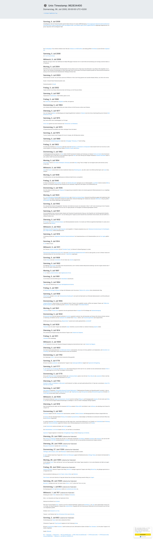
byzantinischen (50, 526)
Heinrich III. (68, 469)
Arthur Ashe (46, 123)
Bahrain (63, 429)
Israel (44, 169)
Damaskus (72, 494)
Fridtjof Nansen (49, 230)
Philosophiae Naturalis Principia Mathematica (66, 390)
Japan (45, 455)
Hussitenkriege (64, 445)
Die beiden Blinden (83, 304)
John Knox (53, 440)
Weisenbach (63, 451)
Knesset (50, 169)
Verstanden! (143, 534)
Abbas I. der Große (53, 429)
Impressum (48, 534)
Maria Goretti (53, 265)
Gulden (93, 423)
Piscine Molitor (58, 182)
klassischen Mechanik (64, 391)
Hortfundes (94, 48)
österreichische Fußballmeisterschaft (76, 252)
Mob (75, 155)
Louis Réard (95, 182)
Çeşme (48, 377)
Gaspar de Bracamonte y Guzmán (62, 399)
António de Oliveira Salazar (57, 221)
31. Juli (44, 272)
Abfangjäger (68, 141)
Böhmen (81, 363)
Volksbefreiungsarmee (56, 141)
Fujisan (53, 520)
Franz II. (52, 357)
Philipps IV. (81, 399)
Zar (76, 413)
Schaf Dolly (48, 101)
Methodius (59, 489)
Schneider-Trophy (66, 249)
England (79, 310)
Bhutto (54, 113)
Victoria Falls (59, 146)
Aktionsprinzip (84, 391)
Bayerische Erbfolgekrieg (94, 363)
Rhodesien (67, 148)
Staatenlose (55, 229)
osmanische (99, 376)
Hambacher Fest (63, 317)
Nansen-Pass (48, 229)
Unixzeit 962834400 (48, 536)
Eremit (51, 462)
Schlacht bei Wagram (90, 344)
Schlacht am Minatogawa (68, 455)
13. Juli (45, 197)
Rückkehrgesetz (77, 169)
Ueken (57, 451)
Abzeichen (68, 316)
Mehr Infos (139, 532)
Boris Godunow (80, 413)
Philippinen (61, 190)
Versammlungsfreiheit (88, 317)
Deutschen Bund (48, 316)
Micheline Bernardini (72, 182)
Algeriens (96, 326)
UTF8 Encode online (93, 534)
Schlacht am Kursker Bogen (78, 197)
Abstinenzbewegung (96, 310)
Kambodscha (53, 95)
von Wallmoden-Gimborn (65, 350)
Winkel (69, 474)
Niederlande (49, 426)
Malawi (77, 148)
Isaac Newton (46, 390)
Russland (46, 413)
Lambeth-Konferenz (54, 272)
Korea (76, 523)
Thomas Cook (55, 310)
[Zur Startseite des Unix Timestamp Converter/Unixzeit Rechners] (45, 5)
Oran (62, 154)
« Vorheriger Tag (47, 13)
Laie (93, 504)
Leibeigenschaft (59, 413)
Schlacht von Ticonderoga (52, 368)
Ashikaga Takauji (92, 455)
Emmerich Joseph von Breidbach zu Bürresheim (54, 383)
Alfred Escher (46, 296)
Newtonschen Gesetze (52, 391)
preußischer (55, 363)
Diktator (53, 223)
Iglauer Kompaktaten (49, 445)
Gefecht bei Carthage (50, 290)
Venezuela (45, 338)
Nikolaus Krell (64, 416)
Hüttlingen (45, 451)
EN (44, 534)
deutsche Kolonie (70, 284)
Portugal (46, 221)
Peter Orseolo (46, 477)
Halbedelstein (100, 421)
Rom (90, 526)
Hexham (58, 501)
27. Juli (45, 55)
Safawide (47, 429)
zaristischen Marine (73, 376)
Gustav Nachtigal (62, 284)
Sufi (64, 494)
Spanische (45, 432)
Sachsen (46, 416)
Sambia (72, 148)
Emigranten (63, 229)
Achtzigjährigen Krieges (68, 432)
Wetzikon (76, 474)
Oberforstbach (52, 451)
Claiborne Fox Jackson (84, 290)
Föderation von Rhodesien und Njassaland (80, 146)
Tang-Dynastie (58, 523)
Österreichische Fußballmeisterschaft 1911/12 (53, 252)
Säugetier (61, 101)
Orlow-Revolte (91, 376)
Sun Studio (56, 162)
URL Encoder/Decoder (66, 534)
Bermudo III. (46, 483)
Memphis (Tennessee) (65, 162)
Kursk (49, 198)
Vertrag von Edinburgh (50, 438)
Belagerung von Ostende (83, 432)
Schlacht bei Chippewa (77, 332)
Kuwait (54, 84)
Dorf (60, 474)
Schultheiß (88, 321)
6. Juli (44, 243)
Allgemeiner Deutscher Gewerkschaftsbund (64, 236)
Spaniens (96, 399)
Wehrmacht (98, 198)
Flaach (62, 474)
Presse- (75, 317)
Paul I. (57, 504)
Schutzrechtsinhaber (53, 423)
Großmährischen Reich (71, 489)
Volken (66, 474)
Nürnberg (107, 421)
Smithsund (93, 406)
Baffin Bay (68, 406)
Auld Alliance (81, 438)
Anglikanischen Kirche (66, 272)
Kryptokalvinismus (75, 416)
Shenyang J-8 (75, 141)
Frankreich (45, 326)
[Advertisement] (76, 37)
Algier (68, 326)
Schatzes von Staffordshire (76, 48)
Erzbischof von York (54, 510)
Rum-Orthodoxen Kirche (62, 514)
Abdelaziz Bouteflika (101, 155)
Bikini (107, 182)
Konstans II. (60, 526)
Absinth (71, 259)
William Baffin (79, 406)
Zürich (56, 296)
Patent (55, 421)
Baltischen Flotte (52, 376)
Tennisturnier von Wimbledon (71, 123)
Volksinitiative (58, 259)
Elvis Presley (46, 162)
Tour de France (51, 55)
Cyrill (53, 489)
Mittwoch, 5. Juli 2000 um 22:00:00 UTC (64, 536)
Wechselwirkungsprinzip (97, 391)
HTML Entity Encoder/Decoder (80, 534)
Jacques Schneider (54, 249)
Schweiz (48, 259)
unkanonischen (69, 506)
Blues (76, 162)
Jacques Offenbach (47, 303)
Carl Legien (102, 236)
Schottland (91, 438)
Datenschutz (56, 534)
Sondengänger (48, 48)
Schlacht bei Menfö (47, 469)
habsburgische (75, 363)
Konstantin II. (87, 504)
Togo (44, 284)
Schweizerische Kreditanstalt (66, 296)
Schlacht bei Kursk (65, 197)
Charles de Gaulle (97, 154)
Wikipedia (49, 531)
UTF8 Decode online (104, 534)
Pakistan (83, 113)
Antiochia (72, 514)
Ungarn (92, 477)
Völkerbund (90, 229)
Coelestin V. (47, 463)
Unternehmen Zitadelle (53, 197)
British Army (63, 368)
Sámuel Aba (93, 469)
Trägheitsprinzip (75, 391)
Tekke (54, 494)
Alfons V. (68, 483)
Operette (67, 304)
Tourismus (45, 310)
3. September (68, 254)
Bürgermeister (65, 321)
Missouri (58, 290)
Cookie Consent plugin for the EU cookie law (143, 536)
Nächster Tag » (54, 13)
